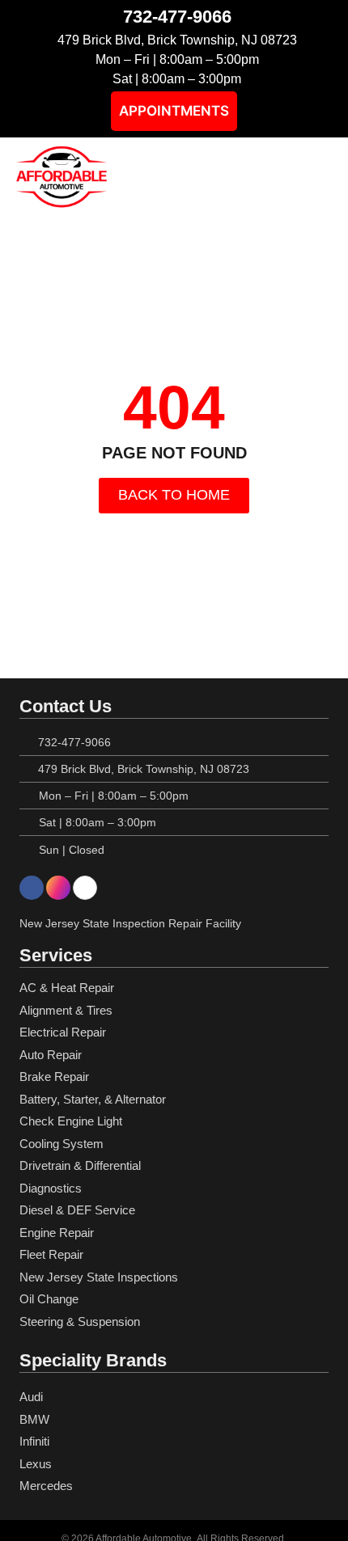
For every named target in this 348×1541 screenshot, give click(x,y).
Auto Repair (50, 1055)
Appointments (174, 111)
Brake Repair (54, 1076)
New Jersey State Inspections (98, 1277)
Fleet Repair (51, 1254)
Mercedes (46, 1485)
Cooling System (61, 1143)
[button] (323, 176)
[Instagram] (58, 888)
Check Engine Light (70, 1121)
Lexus (35, 1464)
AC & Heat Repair (66, 987)
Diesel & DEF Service (77, 1210)
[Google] (85, 888)
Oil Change (49, 1299)
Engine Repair (56, 1232)
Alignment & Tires (65, 1010)
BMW (34, 1419)
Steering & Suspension (79, 1321)
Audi (31, 1397)
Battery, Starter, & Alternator (92, 1099)
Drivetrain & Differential (80, 1165)
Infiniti (34, 1441)
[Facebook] (31, 888)
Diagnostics (50, 1188)
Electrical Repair (62, 1032)
